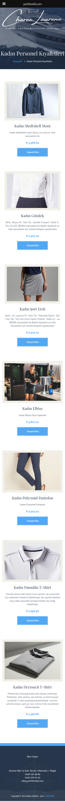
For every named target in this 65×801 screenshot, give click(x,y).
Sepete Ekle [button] (33, 152)
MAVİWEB (50, 796)
